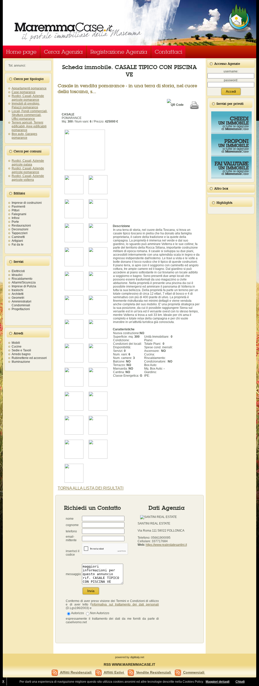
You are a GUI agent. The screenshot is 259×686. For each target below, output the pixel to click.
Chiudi (240, 681)
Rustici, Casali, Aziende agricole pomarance (28, 98)
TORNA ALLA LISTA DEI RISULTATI (90, 488)
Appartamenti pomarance (29, 88)
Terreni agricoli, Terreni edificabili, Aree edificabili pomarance (29, 126)
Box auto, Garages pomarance (24, 135)
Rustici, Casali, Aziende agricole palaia (28, 162)
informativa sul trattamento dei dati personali (125, 604)
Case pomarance (23, 92)
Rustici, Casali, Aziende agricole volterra (28, 177)
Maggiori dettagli (217, 681)
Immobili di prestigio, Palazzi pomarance (26, 105)
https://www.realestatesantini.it (166, 545)
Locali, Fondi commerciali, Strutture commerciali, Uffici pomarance (30, 114)
